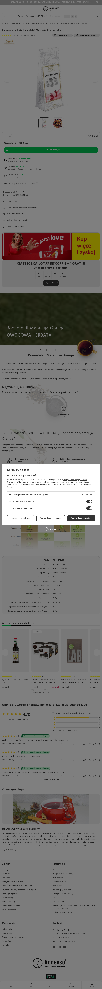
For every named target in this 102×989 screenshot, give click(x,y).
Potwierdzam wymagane (50, 518)
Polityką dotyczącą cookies (75, 480)
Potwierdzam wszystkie (81, 518)
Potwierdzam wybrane (20, 518)
